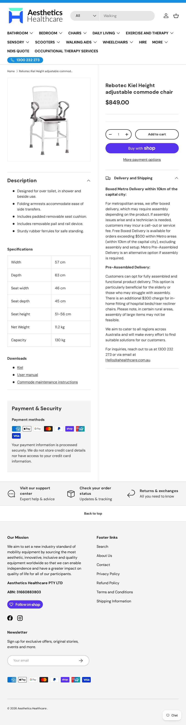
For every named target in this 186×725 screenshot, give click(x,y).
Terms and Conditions (115, 592)
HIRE (143, 42)
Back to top (93, 513)
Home (11, 71)
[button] (176, 16)
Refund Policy (108, 583)
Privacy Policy (108, 573)
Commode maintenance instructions (47, 382)
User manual (27, 374)
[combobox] (112, 16)
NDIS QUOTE (18, 51)
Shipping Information (114, 601)
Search (102, 546)
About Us (104, 555)
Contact (103, 564)
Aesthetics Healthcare (32, 708)
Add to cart (157, 134)
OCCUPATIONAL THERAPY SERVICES (66, 51)
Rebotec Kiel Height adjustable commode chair (46, 71)
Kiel (20, 367)
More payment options (142, 159)
